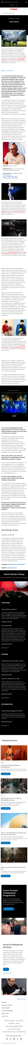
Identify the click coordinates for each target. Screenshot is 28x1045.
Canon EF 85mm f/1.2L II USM (10, 178)
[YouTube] (21, 1039)
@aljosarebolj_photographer (16, 564)
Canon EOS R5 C (7, 175)
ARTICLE (3, 795)
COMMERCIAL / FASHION (14, 18)
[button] (26, 416)
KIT (1, 830)
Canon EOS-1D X (5, 211)
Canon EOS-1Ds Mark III (13, 252)
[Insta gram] (10, 1039)
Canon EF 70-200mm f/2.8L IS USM (13, 253)
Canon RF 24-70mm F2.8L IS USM (12, 661)
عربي (16, 4)
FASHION (3, 762)
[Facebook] (7, 1039)
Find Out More (5, 773)
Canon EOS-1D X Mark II (16, 173)
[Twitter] (17, 1039)
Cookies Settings (20, 1031)
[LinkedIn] (14, 1039)
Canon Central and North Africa (13, 1035)
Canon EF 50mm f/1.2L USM (10, 176)
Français (11, 4)
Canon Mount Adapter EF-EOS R (11, 711)
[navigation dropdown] (25, 9)
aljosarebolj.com (12, 568)
